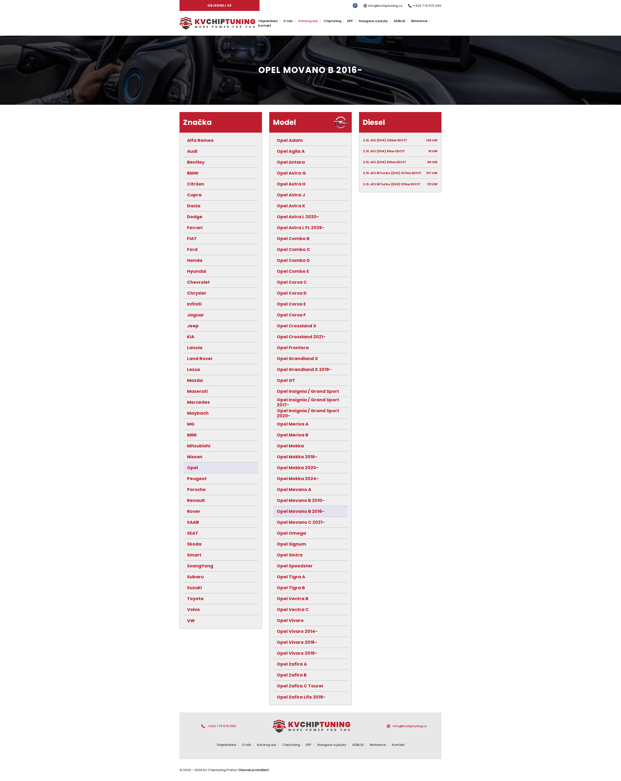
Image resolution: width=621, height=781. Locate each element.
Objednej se (219, 5)
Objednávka (268, 21)
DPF (350, 21)
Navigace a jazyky (373, 21)
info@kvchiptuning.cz (385, 5)
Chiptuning (332, 21)
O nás (288, 21)
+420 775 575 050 (427, 5)
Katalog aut (308, 21)
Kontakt (264, 25)
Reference (419, 21)
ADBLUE (399, 21)
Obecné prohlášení (253, 770)
